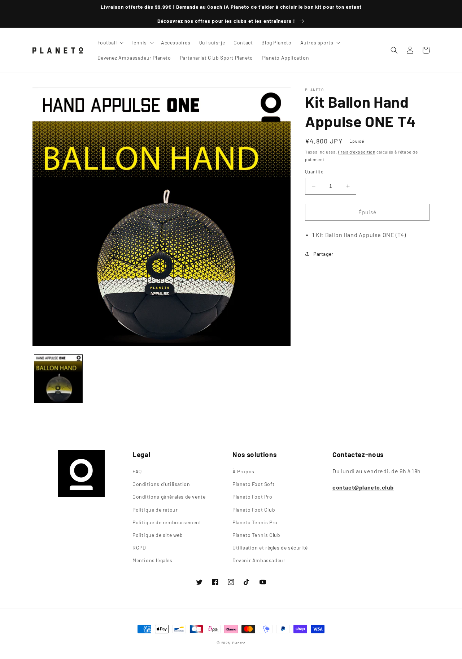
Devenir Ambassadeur (258, 560)
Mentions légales (152, 560)
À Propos (243, 471)
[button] (110, 42)
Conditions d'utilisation (161, 484)
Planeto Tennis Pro (255, 522)
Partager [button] (323, 254)
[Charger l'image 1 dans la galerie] (58, 379)
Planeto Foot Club (253, 510)
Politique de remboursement (166, 522)
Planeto (238, 643)
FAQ (137, 471)
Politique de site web (157, 535)
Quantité (314, 172)
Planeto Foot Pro (252, 497)
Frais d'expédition (356, 151)
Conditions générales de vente (168, 497)
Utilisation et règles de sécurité (270, 547)
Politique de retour (155, 510)
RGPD (139, 547)
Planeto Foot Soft (253, 484)
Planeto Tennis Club (256, 535)
